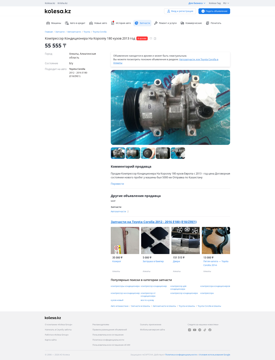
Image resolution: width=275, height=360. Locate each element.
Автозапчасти (74, 31)
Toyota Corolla (99, 31)
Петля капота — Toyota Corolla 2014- (215, 263)
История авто (123, 23)
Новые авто (100, 23)
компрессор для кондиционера (178, 287)
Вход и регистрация (182, 11)
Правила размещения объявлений (109, 329)
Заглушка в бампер (153, 261)
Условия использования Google (214, 354)
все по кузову (147, 300)
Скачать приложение (150, 324)
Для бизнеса (196, 3)
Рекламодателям (100, 324)
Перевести (117, 183)
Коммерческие (194, 23)
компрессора (207, 293)
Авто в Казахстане (120, 306)
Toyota (87, 31)
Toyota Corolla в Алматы (209, 306)
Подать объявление (216, 11)
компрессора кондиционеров (215, 286)
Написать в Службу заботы (58, 329)
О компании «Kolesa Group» (58, 324)
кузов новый (117, 300)
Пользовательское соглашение (107, 334)
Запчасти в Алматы (141, 306)
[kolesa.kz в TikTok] (205, 330)
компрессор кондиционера (184, 293)
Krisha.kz (62, 3)
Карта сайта (50, 339)
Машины (56, 23)
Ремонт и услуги (168, 23)
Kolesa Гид (215, 3)
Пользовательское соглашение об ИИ (111, 344)
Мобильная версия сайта (152, 329)
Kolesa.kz (50, 3)
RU (224, 3)
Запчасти (60, 31)
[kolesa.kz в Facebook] (210, 330)
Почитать (216, 23)
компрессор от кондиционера (148, 294)
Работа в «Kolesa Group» (57, 334)
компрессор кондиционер (154, 286)
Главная (49, 31)
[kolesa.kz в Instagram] (189, 330)
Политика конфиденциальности (108, 339)
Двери (176, 261)
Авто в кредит (77, 23)
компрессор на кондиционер (125, 293)
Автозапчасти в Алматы (164, 306)
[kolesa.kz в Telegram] (200, 330)
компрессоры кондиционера (125, 286)
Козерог (116, 261)
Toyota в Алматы (187, 306)
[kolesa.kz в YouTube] (195, 330)
